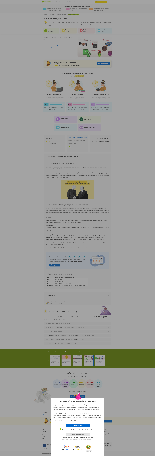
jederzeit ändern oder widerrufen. (64, 419)
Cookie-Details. (96, 409)
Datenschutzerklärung (84, 409)
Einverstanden (78, 425)
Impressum (82, 442)
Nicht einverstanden (78, 434)
